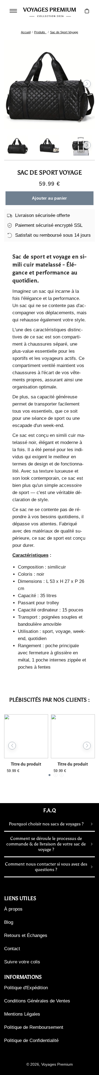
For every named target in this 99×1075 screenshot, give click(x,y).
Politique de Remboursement (33, 1027)
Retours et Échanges (25, 935)
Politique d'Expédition (26, 987)
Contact (12, 948)
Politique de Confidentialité (31, 1040)
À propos (13, 909)
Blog (8, 922)
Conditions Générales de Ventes (37, 1001)
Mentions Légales (22, 1014)
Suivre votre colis (22, 961)
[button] (12, 84)
